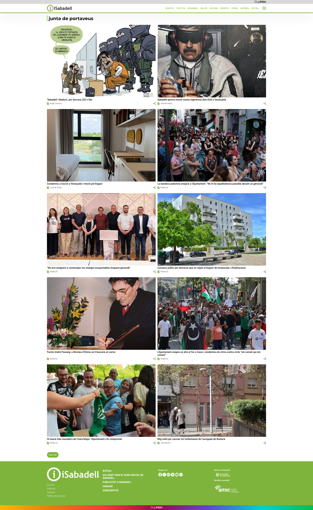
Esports (224, 8)
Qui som (51, 485)
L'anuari (108, 486)
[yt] (177, 476)
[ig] (169, 476)
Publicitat (51, 488)
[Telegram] (173, 476)
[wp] (181, 476)
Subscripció (110, 490)
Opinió (234, 8)
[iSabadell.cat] (36, 12)
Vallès (203, 8)
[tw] (164, 476)
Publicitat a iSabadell (117, 482)
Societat (169, 8)
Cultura (214, 8)
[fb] (160, 476)
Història (244, 8)
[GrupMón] (260, 2)
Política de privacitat (56, 496)
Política (181, 8)
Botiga (255, 8)
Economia (193, 8)
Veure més (53, 455)
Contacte (51, 492)
